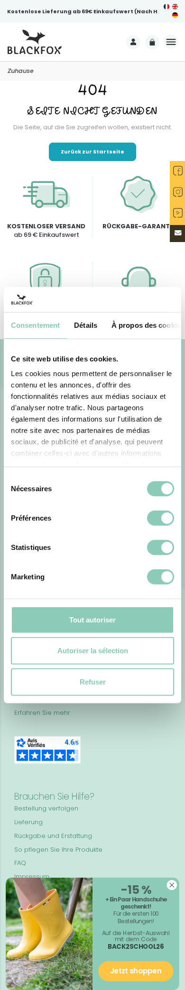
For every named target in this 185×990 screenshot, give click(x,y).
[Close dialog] (172, 885)
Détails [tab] (85, 325)
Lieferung (28, 822)
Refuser (93, 681)
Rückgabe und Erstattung (53, 835)
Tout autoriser (92, 619)
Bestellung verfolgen (46, 808)
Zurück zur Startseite (92, 151)
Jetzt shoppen (136, 971)
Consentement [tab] (35, 325)
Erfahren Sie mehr (42, 712)
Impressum (31, 876)
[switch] (160, 517)
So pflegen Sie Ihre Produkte (58, 849)
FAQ (20, 862)
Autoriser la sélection (92, 651)
